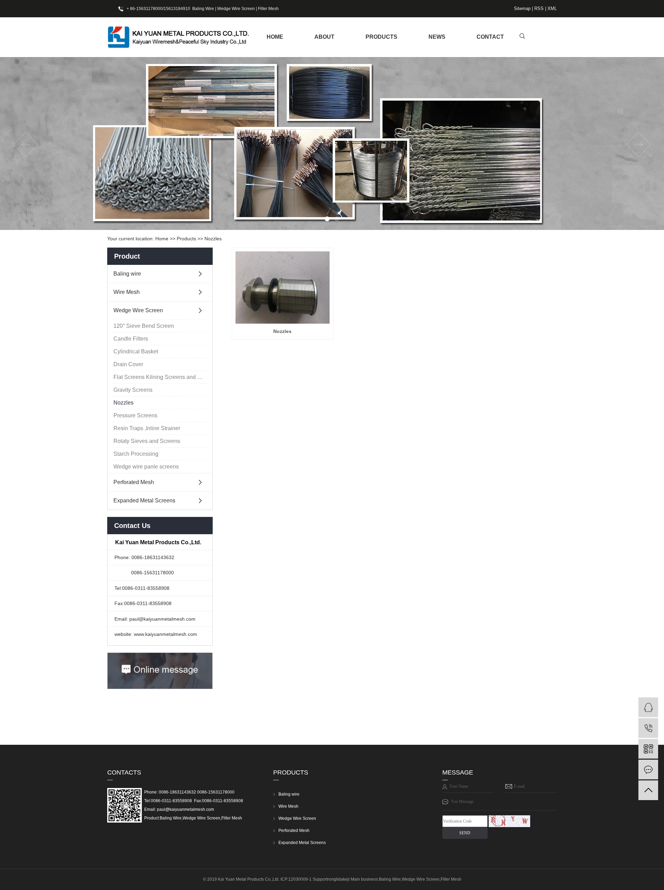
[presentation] (25, 144)
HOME (275, 37)
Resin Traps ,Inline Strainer (146, 428)
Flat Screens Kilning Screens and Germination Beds (161, 377)
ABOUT (324, 37)
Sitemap (523, 8)
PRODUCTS (381, 37)
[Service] (648, 707)
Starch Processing (135, 454)
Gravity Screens (133, 390)
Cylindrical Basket (135, 351)
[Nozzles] (283, 287)
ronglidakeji (339, 879)
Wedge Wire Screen (236, 8)
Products (186, 238)
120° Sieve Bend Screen (143, 326)
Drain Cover (128, 364)
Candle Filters (130, 339)
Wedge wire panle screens (146, 467)
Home (161, 238)
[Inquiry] (648, 769)
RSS (539, 8)
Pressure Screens (135, 415)
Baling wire (127, 274)
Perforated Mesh (133, 482)
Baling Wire (203, 8)
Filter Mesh (268, 8)
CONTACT (490, 37)
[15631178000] (648, 728)
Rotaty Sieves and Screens (146, 441)
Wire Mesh (126, 292)
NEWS (436, 37)
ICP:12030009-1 (296, 879)
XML (552, 8)
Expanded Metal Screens (144, 500)
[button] (327, 218)
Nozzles (213, 238)
